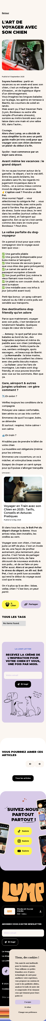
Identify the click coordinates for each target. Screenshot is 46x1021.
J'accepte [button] (27, 1002)
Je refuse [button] (27, 1007)
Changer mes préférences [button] (27, 1012)
